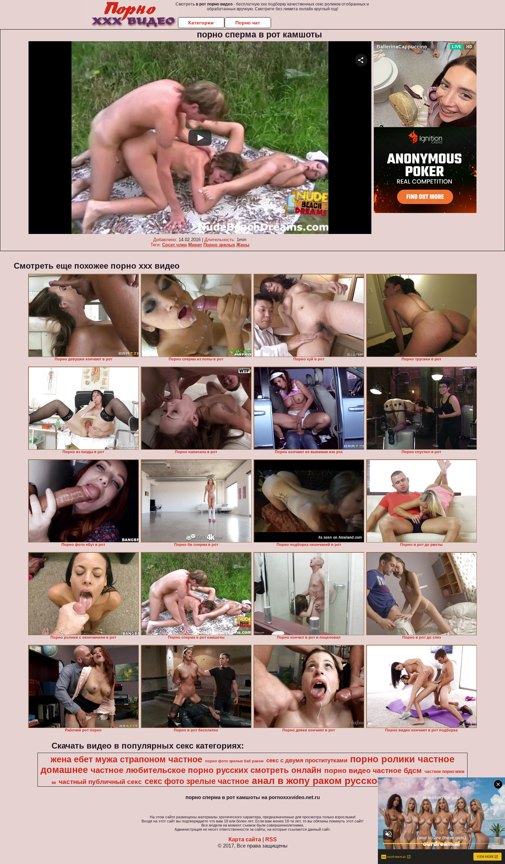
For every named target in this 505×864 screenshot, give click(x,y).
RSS (271, 839)
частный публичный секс (100, 781)
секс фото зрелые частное (197, 781)
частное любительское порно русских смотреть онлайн (206, 770)
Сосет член (174, 244)
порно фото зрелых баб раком (234, 761)
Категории (201, 22)
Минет (195, 244)
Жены (242, 244)
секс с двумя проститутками (306, 760)
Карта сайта (244, 839)
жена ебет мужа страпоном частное (126, 759)
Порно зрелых (219, 244)
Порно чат (247, 22)
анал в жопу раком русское (317, 780)
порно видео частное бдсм (373, 770)
